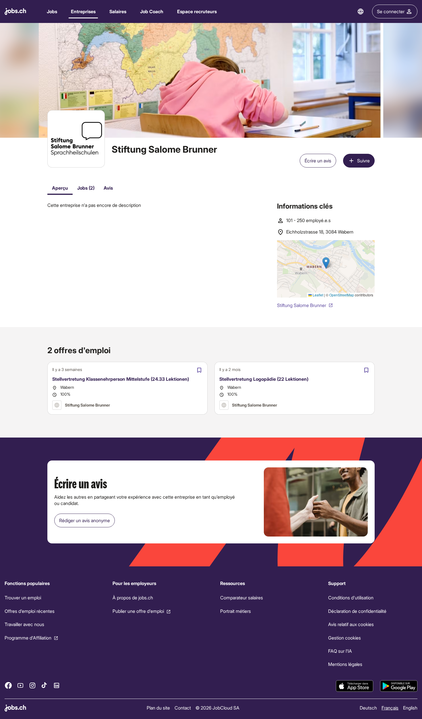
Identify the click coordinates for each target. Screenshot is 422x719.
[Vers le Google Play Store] (398, 686)
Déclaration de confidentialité (357, 611)
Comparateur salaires (241, 598)
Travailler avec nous (24, 624)
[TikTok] (44, 685)
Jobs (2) (85, 188)
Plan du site (158, 707)
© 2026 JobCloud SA (217, 707)
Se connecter (390, 11)
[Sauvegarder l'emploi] (199, 370)
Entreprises (83, 11)
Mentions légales (345, 664)
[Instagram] (32, 685)
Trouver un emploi (23, 598)
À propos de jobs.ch (133, 598)
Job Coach (151, 11)
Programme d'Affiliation (28, 637)
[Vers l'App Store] (354, 686)
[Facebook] (8, 685)
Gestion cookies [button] (344, 637)
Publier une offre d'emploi (138, 611)
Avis (108, 188)
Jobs (52, 11)
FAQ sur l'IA (340, 651)
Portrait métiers (235, 611)
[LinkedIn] (56, 685)
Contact (183, 707)
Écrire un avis (318, 160)
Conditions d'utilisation (350, 598)
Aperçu (60, 188)
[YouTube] (20, 685)
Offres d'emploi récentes (30, 611)
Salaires (117, 11)
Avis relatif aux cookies (351, 624)
